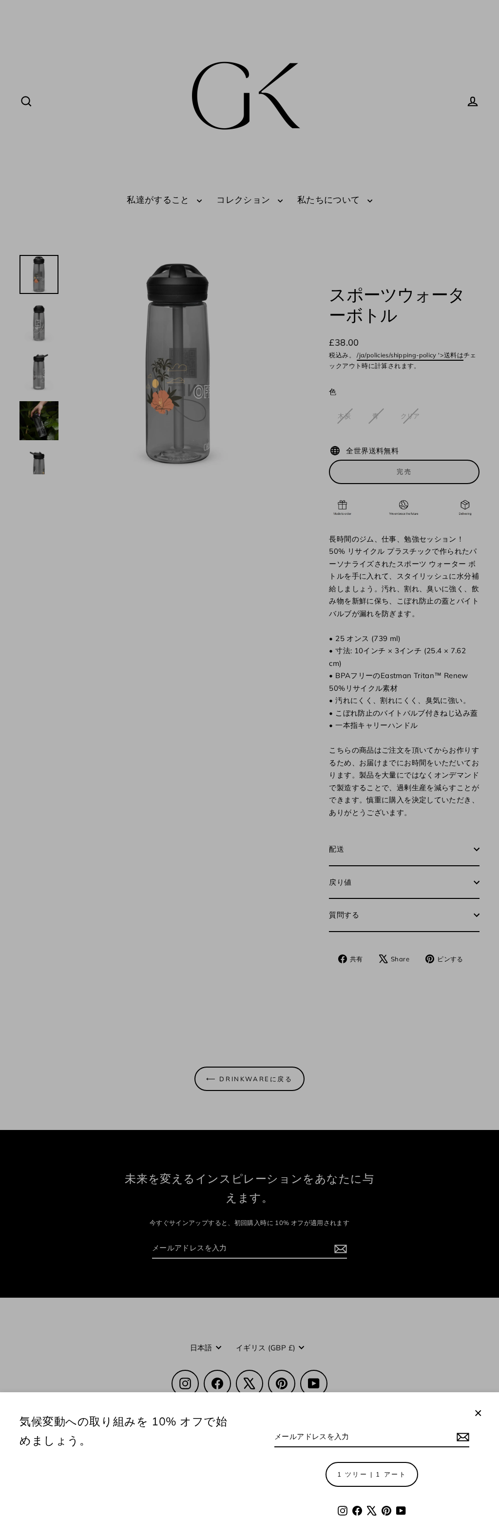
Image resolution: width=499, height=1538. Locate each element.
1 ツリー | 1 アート (372, 1474)
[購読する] (461, 1437)
